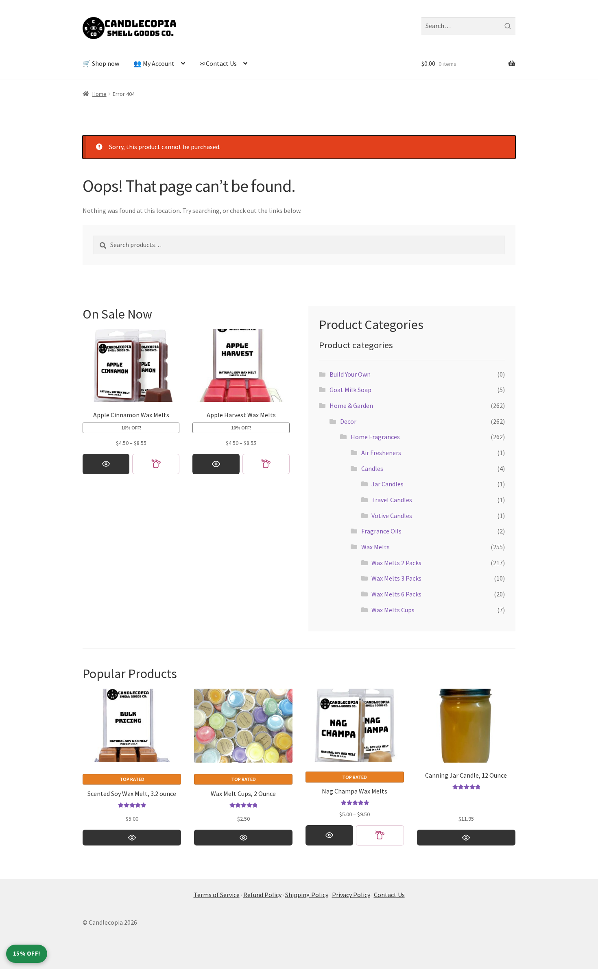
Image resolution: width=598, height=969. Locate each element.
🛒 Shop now (101, 63)
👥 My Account (154, 63)
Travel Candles (391, 500)
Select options (106, 464)
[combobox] (468, 26)
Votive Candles (391, 516)
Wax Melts (375, 547)
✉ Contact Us (218, 63)
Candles (372, 468)
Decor (348, 421)
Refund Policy (262, 895)
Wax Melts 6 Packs (396, 594)
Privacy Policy (351, 895)
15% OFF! (26, 953)
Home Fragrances (375, 437)
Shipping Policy (306, 895)
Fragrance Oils (381, 531)
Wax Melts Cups (393, 610)
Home (99, 94)
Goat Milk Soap (350, 390)
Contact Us (389, 895)
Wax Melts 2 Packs (396, 563)
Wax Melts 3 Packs (396, 578)
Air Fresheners (381, 453)
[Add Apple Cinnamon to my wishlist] (155, 464)
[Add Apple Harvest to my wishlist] (266, 464)
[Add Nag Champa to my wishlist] (380, 835)
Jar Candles (387, 484)
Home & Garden (351, 405)
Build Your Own (350, 374)
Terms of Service (217, 895)
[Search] (507, 26)
